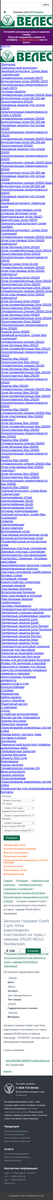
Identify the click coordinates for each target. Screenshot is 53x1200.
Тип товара (7, 804)
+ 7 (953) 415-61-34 (28, 40)
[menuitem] (8, 64)
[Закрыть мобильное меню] (2, 49)
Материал (6, 819)
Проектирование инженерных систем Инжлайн (26, 861)
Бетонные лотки (13, 866)
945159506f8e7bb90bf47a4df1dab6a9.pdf (28, 1061)
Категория (6, 796)
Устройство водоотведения (20, 849)
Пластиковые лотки (15, 870)
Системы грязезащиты (14, 1134)
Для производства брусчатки (17, 1141)
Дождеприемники (14, 874)
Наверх (8, 1071)
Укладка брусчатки (14, 845)
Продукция (22, 880)
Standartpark (21, 1095)
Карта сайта (9, 1183)
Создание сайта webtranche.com (26, 1195)
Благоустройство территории (17, 1138)
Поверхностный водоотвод (16, 1131)
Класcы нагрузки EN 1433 (13, 826)
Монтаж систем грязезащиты (17, 1157)
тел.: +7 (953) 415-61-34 (14, 1176)
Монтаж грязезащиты (16, 852)
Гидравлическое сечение (13, 811)
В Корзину (37, 12)
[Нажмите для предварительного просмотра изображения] (27, 966)
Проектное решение (15, 856)
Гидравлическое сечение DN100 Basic (24, 893)
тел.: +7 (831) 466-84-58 (14, 1180)
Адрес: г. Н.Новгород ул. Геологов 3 (20, 1173)
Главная (8, 880)
